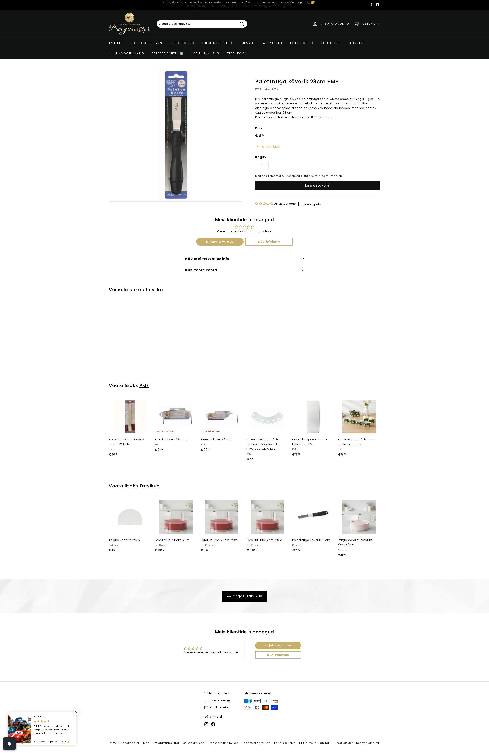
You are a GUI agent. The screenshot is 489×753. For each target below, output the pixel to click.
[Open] (9, 743)
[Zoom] (175, 134)
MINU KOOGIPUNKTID (126, 53)
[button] (264, 204)
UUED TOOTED (182, 43)
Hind (259, 127)
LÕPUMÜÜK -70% (205, 53)
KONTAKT (357, 43)
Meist (147, 743)
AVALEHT (116, 43)
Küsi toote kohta (201, 269)
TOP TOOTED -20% (147, 43)
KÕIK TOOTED (301, 43)
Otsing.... (325, 743)
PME (258, 88)
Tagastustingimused (257, 743)
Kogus (260, 157)
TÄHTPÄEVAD (272, 43)
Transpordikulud (297, 176)
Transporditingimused (223, 743)
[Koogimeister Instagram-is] (206, 724)
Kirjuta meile (307, 743)
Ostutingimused (194, 743)
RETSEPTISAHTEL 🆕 (168, 53)
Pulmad (246, 43)
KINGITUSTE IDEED (217, 43)
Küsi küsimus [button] (269, 241)
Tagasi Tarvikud (247, 596)
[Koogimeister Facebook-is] (213, 724)
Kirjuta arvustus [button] (220, 241)
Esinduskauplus (284, 743)
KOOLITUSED (331, 43)
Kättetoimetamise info (207, 258)
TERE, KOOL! (237, 53)
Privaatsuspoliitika (166, 743)
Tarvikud (149, 486)
